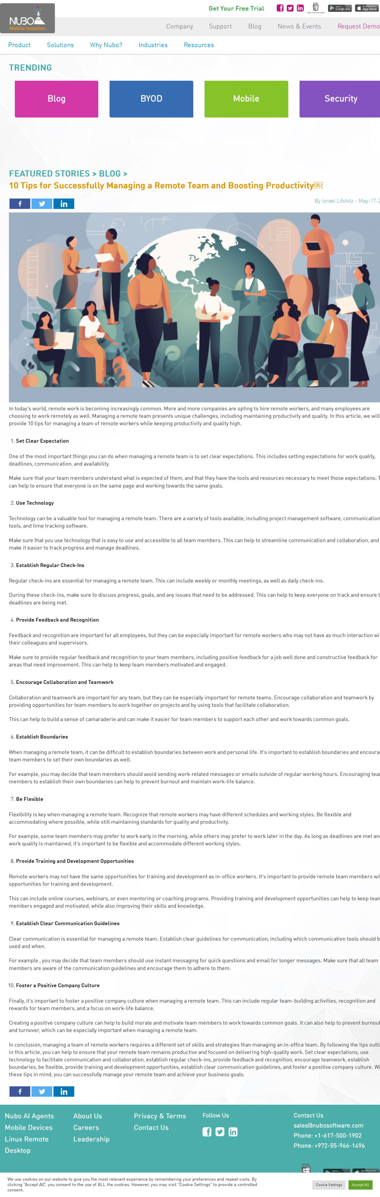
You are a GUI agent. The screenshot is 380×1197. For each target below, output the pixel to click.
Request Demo (359, 26)
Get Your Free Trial (236, 9)
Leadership (91, 1139)
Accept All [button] (360, 1185)
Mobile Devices (29, 1128)
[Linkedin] (63, 204)
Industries (153, 45)
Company (179, 26)
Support (220, 26)
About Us (87, 1116)
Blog (255, 26)
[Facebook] (20, 204)
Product (19, 45)
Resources (199, 45)
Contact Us (151, 1128)
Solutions (60, 45)
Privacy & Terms (160, 1116)
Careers (86, 1128)
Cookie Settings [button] (329, 1185)
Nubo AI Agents (29, 1116)
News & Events (299, 26)
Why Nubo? (106, 45)
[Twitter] (41, 204)
